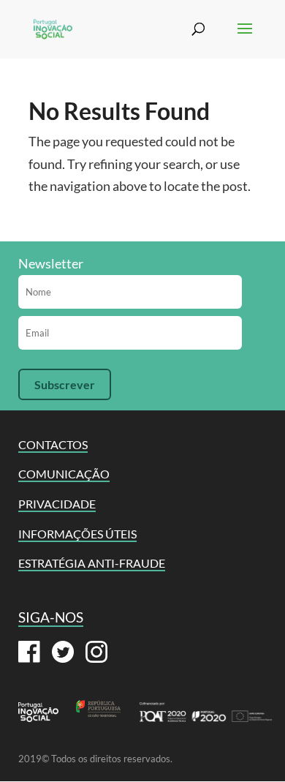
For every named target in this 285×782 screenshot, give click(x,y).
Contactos (53, 444)
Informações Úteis (77, 534)
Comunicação (64, 474)
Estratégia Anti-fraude (91, 563)
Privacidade (57, 504)
